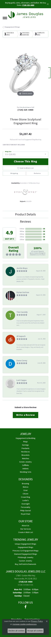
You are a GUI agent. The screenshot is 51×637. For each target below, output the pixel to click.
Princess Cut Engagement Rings (25, 550)
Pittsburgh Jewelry (25, 557)
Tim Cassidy (22, 312)
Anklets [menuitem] (25, 468)
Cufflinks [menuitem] (25, 465)
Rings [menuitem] (25, 441)
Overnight (25, 503)
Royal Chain (25, 514)
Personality (25, 507)
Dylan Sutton (22, 292)
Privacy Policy (37, 621)
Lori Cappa (21, 380)
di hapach (21, 336)
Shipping (14, 173)
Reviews (25, 221)
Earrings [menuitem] (25, 445)
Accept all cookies (35, 631)
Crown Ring (25, 497)
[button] (17, 90)
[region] (25, 74)
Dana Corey (21, 360)
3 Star (22, 234)
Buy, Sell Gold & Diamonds (25, 564)
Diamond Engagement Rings (25, 554)
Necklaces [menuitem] (25, 451)
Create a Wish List (25, 532)
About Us (25, 525)
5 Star (22, 229)
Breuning (25, 483)
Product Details (25, 214)
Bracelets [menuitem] (26, 455)
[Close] (47, 4)
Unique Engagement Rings (25, 544)
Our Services (25, 529)
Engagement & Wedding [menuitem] (25, 438)
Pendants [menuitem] (25, 448)
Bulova (25, 487)
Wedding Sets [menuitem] (25, 472)
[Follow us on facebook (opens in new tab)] (25, 606)
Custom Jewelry (25, 560)
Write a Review (25, 415)
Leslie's (25, 500)
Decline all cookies (16, 631)
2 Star (22, 237)
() (44, 229)
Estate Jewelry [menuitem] (25, 461)
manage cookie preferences (25, 624)
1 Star (22, 239)
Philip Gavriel (25, 510)
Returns (37, 173)
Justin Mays (21, 268)
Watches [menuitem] (25, 458)
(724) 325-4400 (25, 109)
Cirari (25, 490)
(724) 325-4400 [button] (28, 5)
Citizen (25, 493)
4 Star (22, 231)
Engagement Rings (12, 27)
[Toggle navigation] (5, 18)
